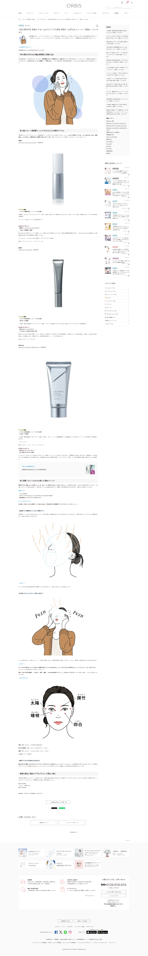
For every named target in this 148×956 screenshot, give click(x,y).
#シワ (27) (108, 148)
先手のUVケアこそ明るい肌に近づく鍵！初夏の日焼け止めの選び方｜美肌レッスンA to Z (117, 86)
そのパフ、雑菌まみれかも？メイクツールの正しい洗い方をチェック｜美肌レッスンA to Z (117, 93)
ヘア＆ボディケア (77, 13)
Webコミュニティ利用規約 (54, 942)
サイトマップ (112, 942)
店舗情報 (116, 13)
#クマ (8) (108, 146)
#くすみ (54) (109, 141)
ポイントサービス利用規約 (69, 942)
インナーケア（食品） (92, 13)
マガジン (126, 13)
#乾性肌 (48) (109, 151)
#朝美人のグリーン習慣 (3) (112, 132)
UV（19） (108, 298)
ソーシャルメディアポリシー (84, 942)
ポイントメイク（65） (111, 294)
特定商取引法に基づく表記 (95, 939)
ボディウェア (106, 13)
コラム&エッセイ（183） (112, 314)
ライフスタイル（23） (111, 310)
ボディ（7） (109, 307)
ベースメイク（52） (111, 291)
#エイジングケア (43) (111, 137)
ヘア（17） (109, 304)
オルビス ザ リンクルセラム (25, 249)
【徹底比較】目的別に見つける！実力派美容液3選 (34, 469)
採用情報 (56, 939)
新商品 (20, 13)
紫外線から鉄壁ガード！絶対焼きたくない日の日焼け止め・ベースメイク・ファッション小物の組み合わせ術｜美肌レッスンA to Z (117, 112)
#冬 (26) (108, 153)
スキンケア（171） (110, 288)
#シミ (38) (108, 144)
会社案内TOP (49, 939)
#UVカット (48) (110, 121)
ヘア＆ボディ (69, 926)
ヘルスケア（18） (109, 324)
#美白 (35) (108, 139)
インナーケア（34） (111, 301)
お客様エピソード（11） (111, 320)
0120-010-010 (116, 885)
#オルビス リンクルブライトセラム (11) (116, 123)
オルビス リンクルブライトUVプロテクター (29, 347)
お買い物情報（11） (111, 317)
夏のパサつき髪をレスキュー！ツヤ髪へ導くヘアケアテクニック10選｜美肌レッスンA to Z (117, 54)
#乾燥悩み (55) (110, 134)
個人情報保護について (82, 939)
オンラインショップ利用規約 (40, 942)
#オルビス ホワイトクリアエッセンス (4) (116, 125)
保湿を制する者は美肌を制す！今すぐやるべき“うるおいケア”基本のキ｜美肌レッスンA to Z (117, 62)
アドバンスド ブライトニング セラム (27, 142)
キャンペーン (30, 13)
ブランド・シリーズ (43, 13)
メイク (65, 13)
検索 (108, 7)
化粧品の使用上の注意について (67, 939)
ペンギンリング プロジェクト (100, 942)
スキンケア (56, 13)
